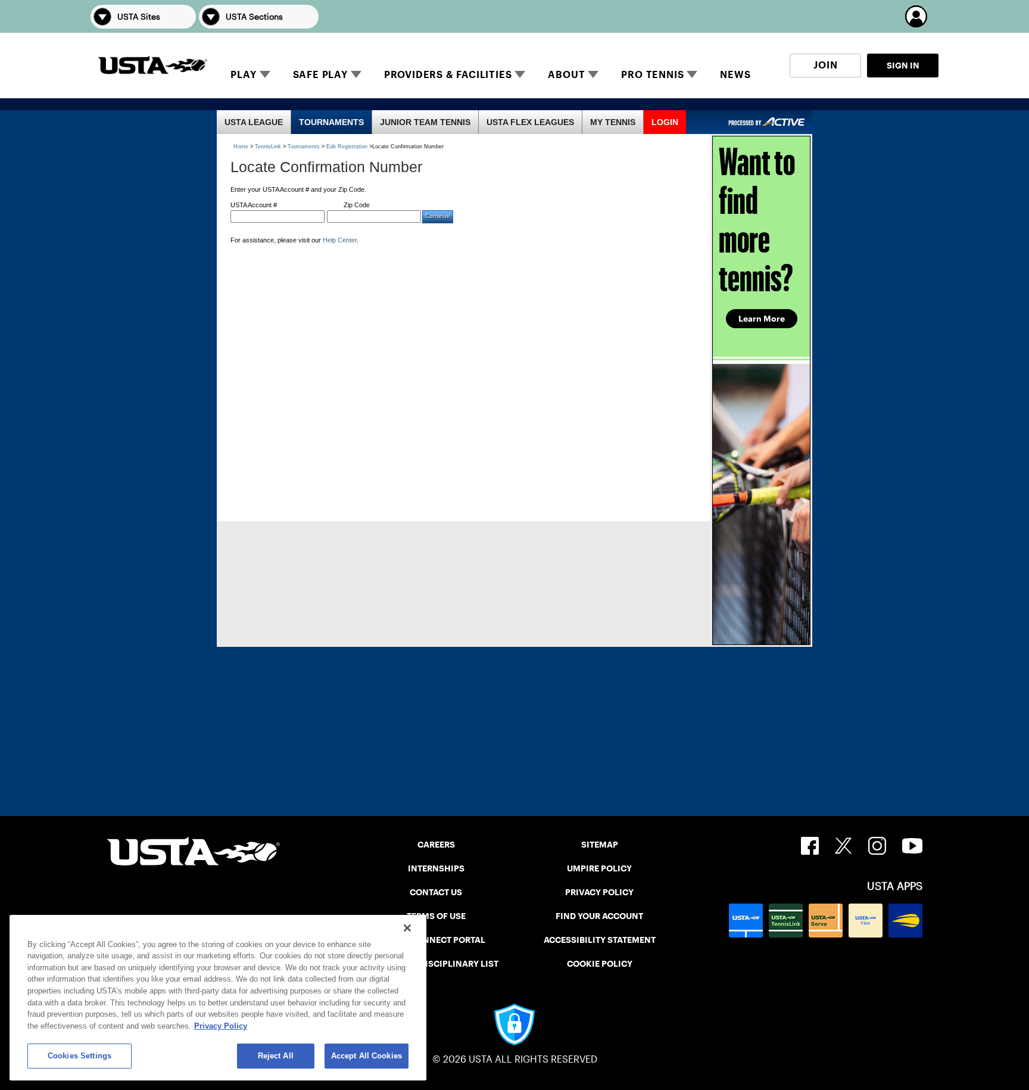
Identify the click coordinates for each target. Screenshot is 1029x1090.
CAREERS (436, 845)
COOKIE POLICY (599, 964)
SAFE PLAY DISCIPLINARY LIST (436, 964)
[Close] (407, 928)
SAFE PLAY (320, 74)
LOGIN (664, 122)
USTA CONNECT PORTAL (436, 940)
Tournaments (304, 147)
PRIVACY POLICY (599, 892)
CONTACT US (436, 892)
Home (240, 147)
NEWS (735, 74)
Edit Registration (346, 147)
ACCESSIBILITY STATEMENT (600, 940)
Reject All (276, 1055)
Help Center (340, 240)
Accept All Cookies (366, 1055)
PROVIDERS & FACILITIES (448, 74)
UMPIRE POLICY (599, 868)
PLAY (243, 74)
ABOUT (566, 74)
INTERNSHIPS (436, 868)
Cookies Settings (79, 1055)
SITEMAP (599, 845)
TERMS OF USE (436, 916)
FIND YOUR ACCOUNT (599, 916)
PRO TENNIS (652, 74)
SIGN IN (903, 65)
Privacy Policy (220, 1026)
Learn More (761, 319)
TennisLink (268, 147)
